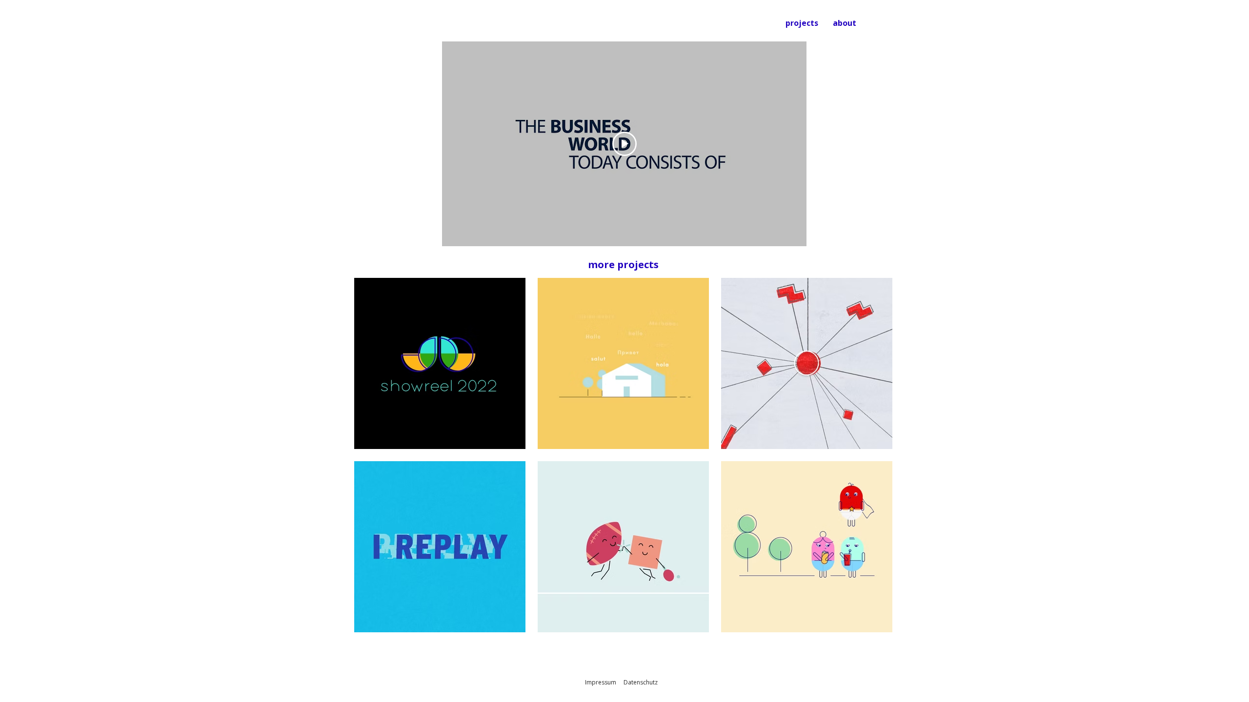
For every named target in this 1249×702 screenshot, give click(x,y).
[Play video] (624, 144)
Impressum (600, 682)
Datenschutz (641, 682)
